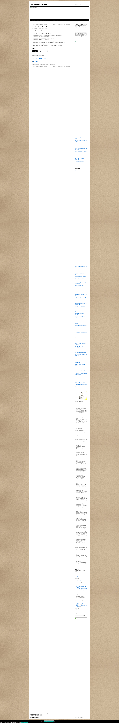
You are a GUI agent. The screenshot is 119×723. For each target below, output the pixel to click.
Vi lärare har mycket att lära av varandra (81, 384)
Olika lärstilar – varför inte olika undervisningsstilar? (62, 24)
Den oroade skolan (78, 289)
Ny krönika (35, 61)
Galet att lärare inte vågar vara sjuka (80, 382)
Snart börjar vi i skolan (79, 580)
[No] (54, 721)
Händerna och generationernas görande (81, 153)
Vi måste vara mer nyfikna (79, 292)
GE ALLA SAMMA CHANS (39, 58)
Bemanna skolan (77, 287)
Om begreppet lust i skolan (79, 376)
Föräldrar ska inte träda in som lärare (80, 276)
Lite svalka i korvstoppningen (79, 285)
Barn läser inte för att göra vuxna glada (81, 352)
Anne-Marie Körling (38, 4)
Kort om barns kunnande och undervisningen (40, 24)
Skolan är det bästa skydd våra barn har (81, 319)
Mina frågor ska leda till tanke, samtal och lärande (43, 60)
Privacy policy (51, 721)
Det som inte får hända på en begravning (81, 151)
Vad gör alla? (78, 574)
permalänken (52, 64)
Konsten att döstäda (78, 143)
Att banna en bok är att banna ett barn (80, 349)
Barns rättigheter (43, 64)
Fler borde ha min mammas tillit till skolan (81, 367)
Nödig (77, 576)
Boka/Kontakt (55, 20)
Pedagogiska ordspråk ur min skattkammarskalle (40, 20)
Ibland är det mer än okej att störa (80, 134)
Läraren (82, 386)
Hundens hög (77, 156)
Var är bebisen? (78, 573)
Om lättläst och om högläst (80, 601)
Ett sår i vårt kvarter (78, 145)
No (47, 721)
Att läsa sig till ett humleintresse (80, 161)
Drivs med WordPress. (79, 717)
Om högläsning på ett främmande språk (81, 332)
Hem (51, 20)
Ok (45, 721)
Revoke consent (24, 722)
